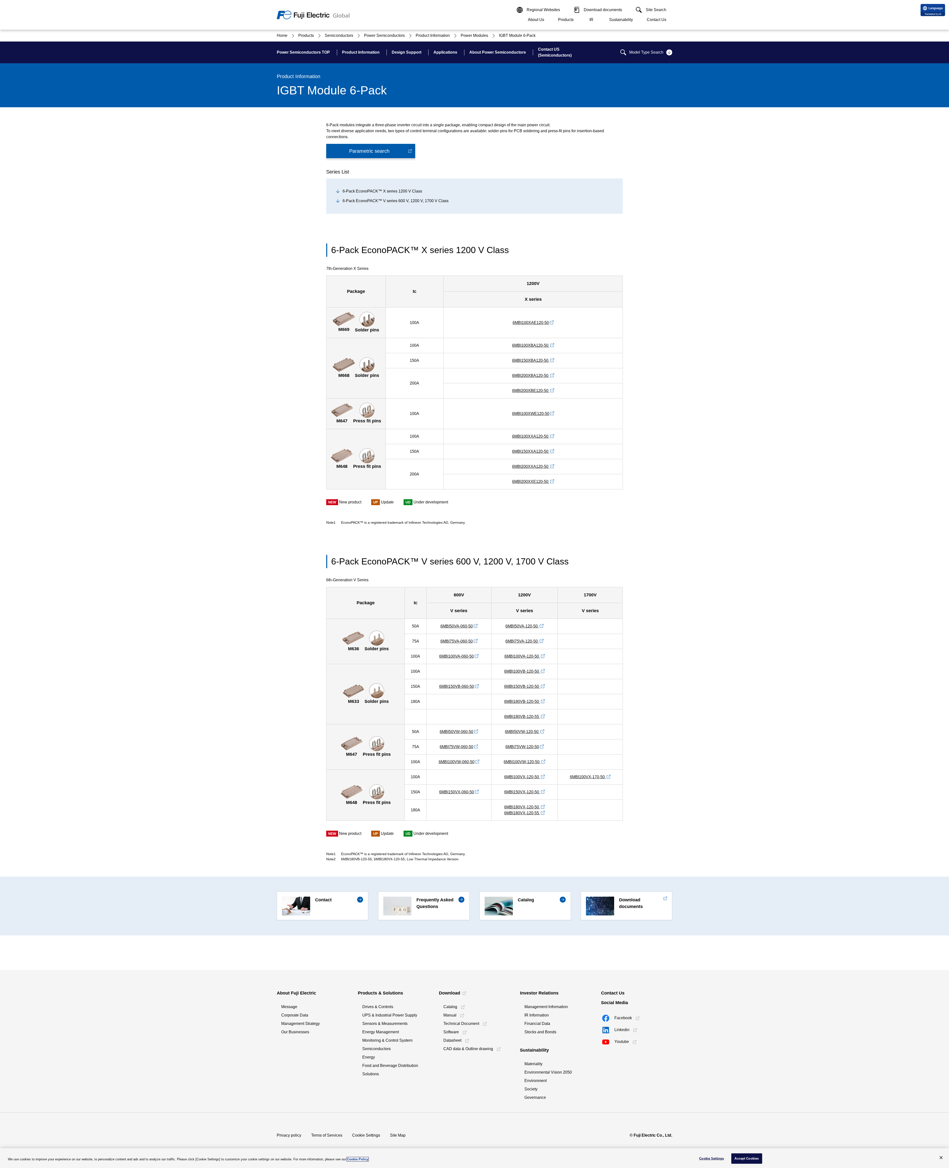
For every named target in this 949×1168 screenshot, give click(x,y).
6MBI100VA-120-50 (522, 656)
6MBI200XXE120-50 (530, 481)
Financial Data (537, 1023)
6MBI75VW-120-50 (522, 747)
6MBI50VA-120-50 (522, 626)
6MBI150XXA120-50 (530, 451)
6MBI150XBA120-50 (530, 360)
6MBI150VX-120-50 (522, 792)
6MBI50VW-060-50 (456, 732)
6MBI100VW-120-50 (522, 762)
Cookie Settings (366, 1135)
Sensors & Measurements (385, 1023)
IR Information (536, 1015)
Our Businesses (295, 1032)
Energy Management (380, 1032)
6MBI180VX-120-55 (522, 813)
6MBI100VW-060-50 (456, 762)
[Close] (941, 1157)
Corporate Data (294, 1015)
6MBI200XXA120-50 (530, 466)
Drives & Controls (377, 1007)
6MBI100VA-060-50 (456, 656)
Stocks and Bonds (540, 1032)
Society (531, 1089)
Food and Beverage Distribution (390, 1065)
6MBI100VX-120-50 (522, 777)
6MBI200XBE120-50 (530, 391)
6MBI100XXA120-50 (530, 436)
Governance (535, 1097)
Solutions (370, 1074)
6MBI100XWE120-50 (530, 413)
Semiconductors (376, 1049)
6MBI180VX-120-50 (522, 807)
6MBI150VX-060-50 (456, 792)
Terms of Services (326, 1135)
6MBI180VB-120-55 (522, 716)
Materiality (533, 1064)
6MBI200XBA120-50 (530, 375)
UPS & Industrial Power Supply (389, 1015)
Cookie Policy (357, 1159)
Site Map (398, 1135)
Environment (535, 1081)
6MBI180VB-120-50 (522, 701)
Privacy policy (289, 1135)
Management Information (546, 1007)
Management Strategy (300, 1023)
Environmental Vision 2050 (548, 1072)
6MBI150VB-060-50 (456, 686)
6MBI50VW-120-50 (522, 732)
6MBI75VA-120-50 (522, 641)
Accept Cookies (746, 1158)
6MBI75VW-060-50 (456, 747)
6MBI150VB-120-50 (522, 686)
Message (289, 1007)
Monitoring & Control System (387, 1040)
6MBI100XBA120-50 (530, 345)
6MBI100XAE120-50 (531, 323)
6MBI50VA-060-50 (456, 626)
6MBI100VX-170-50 (588, 777)
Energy (368, 1057)
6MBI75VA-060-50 (456, 641)
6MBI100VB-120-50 (522, 671)
